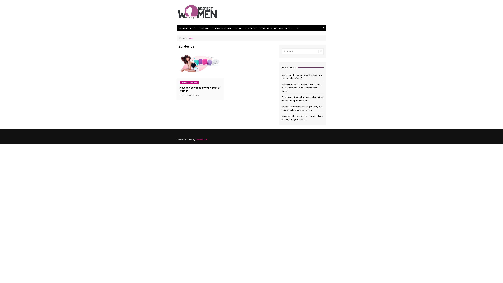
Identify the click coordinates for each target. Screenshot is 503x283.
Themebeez (201, 139)
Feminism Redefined (221, 28)
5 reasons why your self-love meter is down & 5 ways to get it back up (302, 118)
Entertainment (286, 28)
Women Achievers (187, 28)
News (299, 28)
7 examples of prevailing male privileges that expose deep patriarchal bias (302, 99)
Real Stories (250, 28)
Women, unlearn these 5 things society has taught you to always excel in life (302, 108)
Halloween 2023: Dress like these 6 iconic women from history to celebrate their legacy (301, 87)
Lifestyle (238, 28)
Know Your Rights (267, 28)
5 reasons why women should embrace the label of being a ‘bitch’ (302, 77)
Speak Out (204, 28)
